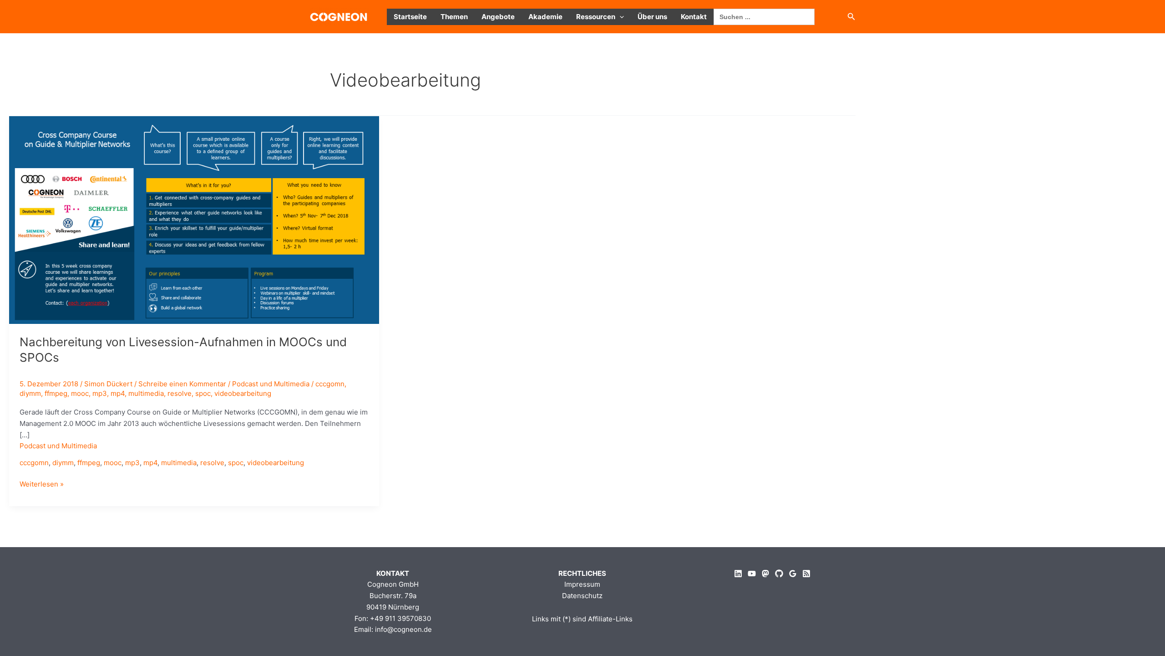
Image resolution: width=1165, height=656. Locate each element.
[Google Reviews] (793, 573)
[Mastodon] (765, 573)
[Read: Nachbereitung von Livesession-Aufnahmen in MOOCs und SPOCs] (194, 219)
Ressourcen (595, 16)
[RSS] (806, 573)
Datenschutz (582, 595)
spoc (203, 393)
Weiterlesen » (42, 484)
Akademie (545, 16)
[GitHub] (779, 573)
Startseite (410, 16)
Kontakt (694, 16)
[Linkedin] (738, 573)
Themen (454, 16)
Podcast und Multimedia (270, 383)
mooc (80, 393)
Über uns (652, 16)
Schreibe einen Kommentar (182, 383)
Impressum (582, 584)
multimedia (146, 393)
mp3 (99, 393)
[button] (619, 17)
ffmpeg (56, 393)
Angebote (498, 16)
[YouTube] (752, 573)
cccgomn (329, 383)
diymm (30, 393)
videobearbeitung (242, 393)
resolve (179, 393)
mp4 (118, 393)
